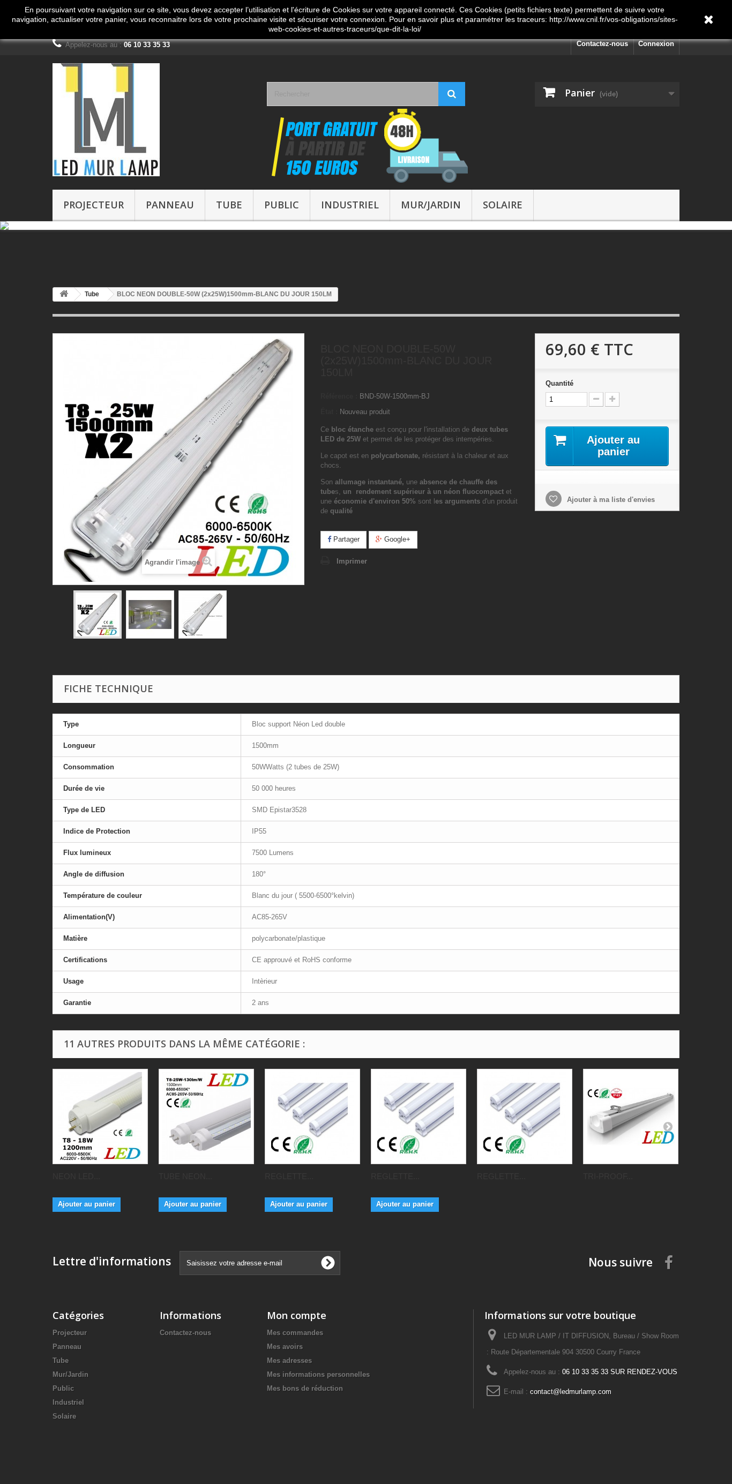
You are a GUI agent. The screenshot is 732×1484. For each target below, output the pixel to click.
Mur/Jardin (431, 204)
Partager (345, 540)
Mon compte (296, 1316)
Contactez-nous (602, 44)
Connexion (656, 44)
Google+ (396, 540)
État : (329, 413)
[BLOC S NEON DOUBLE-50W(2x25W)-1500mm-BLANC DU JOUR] (97, 615)
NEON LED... (76, 1177)
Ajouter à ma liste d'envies (610, 501)
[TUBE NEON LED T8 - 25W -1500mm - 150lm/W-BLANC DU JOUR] (206, 1117)
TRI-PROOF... (608, 1177)
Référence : (338, 397)
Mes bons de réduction (305, 1389)
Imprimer (352, 562)
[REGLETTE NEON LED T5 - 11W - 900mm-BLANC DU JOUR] (418, 1117)
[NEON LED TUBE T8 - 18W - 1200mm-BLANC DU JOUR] (100, 1117)
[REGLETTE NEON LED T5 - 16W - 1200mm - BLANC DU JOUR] (524, 1117)
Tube (229, 204)
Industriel (350, 204)
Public (281, 204)
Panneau (170, 204)
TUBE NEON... (185, 1177)
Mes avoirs (285, 1348)
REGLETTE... (289, 1177)
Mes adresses (289, 1362)
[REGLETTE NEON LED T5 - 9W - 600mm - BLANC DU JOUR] (312, 1117)
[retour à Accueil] (64, 295)
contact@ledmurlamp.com (570, 1393)
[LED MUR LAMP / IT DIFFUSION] (152, 119)
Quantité (559, 384)
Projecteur (93, 204)
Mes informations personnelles (318, 1375)
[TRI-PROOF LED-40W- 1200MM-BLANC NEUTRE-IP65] (630, 1117)
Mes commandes (295, 1334)
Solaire (502, 204)
